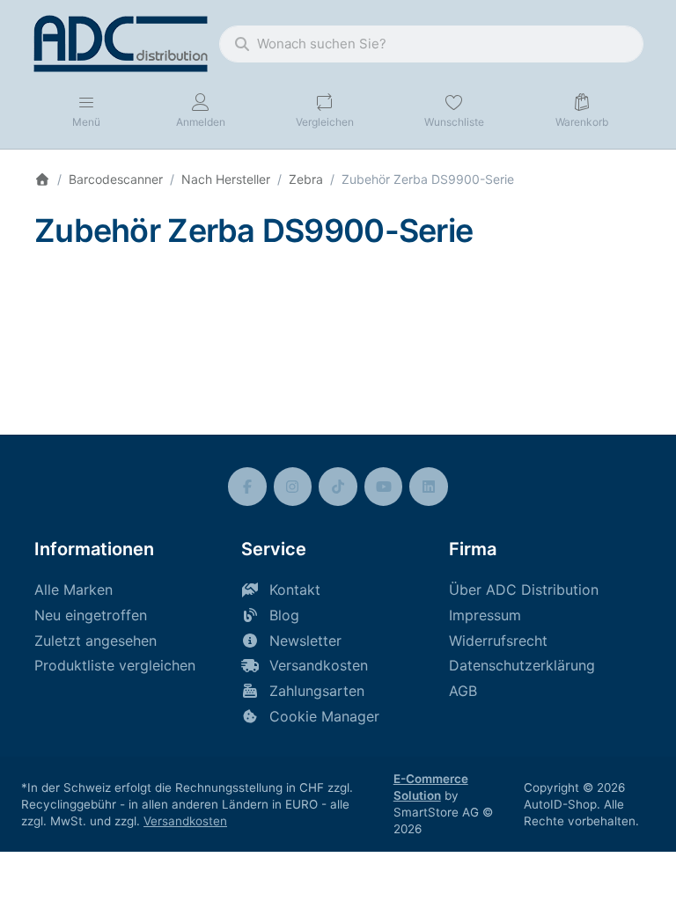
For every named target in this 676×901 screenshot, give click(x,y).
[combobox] (431, 44)
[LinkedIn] (428, 486)
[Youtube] (383, 486)
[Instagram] (293, 486)
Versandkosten (185, 821)
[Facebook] (247, 486)
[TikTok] (338, 486)
